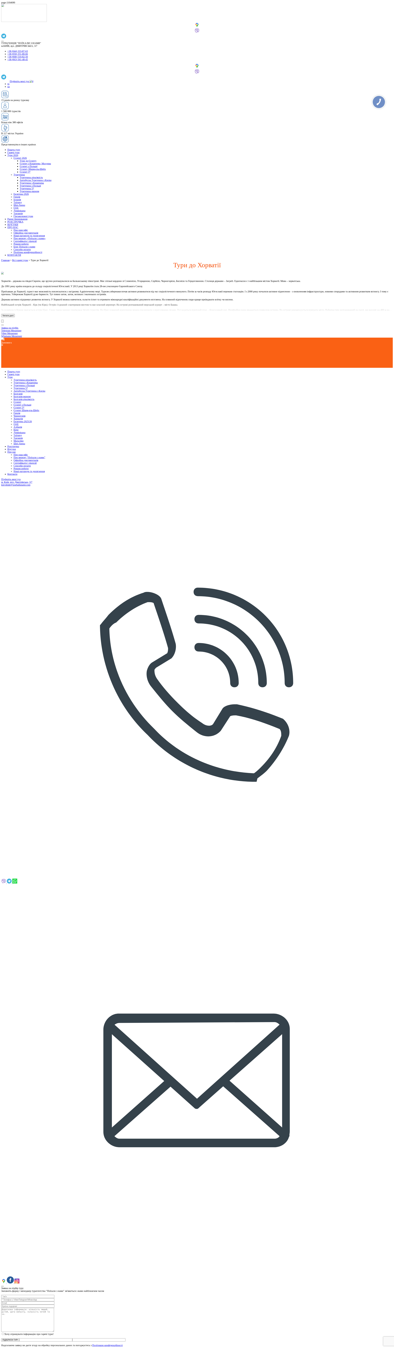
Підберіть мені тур (20, 81)
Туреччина (19, 174)
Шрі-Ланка (19, 205)
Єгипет (17, 402)
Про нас (11, 452)
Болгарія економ (22, 396)
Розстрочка (13, 446)
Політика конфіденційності (28, 252)
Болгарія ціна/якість (24, 399)
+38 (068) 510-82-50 (17, 56)
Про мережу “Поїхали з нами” (29, 457)
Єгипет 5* (25, 172)
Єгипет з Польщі (28, 166)
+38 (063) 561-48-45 (17, 59)
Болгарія (18, 393)
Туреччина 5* (27, 188)
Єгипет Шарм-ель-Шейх (26, 410)
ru (8, 84)
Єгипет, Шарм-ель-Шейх (33, 169)
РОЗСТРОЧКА (15, 221)
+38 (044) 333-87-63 (17, 51)
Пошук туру (13, 149)
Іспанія (17, 199)
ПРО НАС (12, 227)
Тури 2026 (12, 155)
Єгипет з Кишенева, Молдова (35, 163)
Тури (10, 377)
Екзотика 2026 (21, 194)
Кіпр (16, 429)
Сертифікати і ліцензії (25, 241)
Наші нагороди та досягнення (29, 235)
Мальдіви (19, 441)
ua (8, 86)
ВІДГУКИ (12, 224)
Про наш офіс (21, 230)
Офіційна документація (26, 233)
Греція (17, 197)
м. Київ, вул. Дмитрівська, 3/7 (16, 482)
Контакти (12, 474)
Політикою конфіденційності (107, 1345)
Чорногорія (19, 416)
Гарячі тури (13, 152)
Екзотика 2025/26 (23, 421)
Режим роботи (21, 244)
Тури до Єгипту (28, 160)
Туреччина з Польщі (30, 185)
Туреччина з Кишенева (32, 183)
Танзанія (18, 213)
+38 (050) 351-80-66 (17, 54)
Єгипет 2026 (20, 158)
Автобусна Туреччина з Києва (35, 180)
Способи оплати (22, 249)
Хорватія (18, 418)
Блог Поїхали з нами (24, 246)
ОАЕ (16, 208)
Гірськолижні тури (23, 216)
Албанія (18, 427)
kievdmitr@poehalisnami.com (15, 485)
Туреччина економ (29, 191)
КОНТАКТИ (14, 255)
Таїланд (18, 202)
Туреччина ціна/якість (31, 177)
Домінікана (19, 210)
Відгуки (11, 449)
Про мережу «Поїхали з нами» (30, 238)
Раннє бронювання (17, 219)
